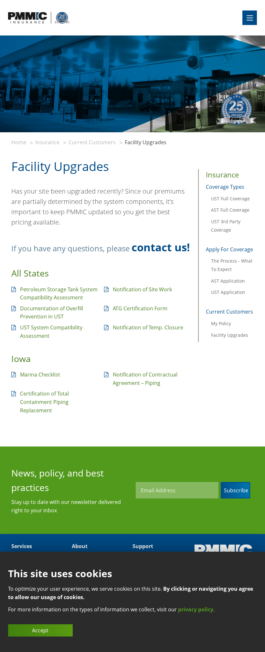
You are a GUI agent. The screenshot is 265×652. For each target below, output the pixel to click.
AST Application (228, 281)
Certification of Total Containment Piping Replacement (44, 402)
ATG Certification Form (140, 308)
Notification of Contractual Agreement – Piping (145, 378)
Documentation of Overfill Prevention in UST (51, 312)
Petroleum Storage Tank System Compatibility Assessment (59, 293)
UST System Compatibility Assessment (51, 331)
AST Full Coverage (230, 210)
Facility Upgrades (229, 335)
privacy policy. (196, 609)
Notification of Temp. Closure (148, 327)
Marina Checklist (40, 374)
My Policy (221, 323)
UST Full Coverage (230, 199)
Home (18, 142)
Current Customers (92, 142)
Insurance (47, 142)
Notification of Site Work (142, 289)
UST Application (228, 292)
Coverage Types (225, 186)
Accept (40, 630)
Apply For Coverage (229, 249)
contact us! (161, 247)
